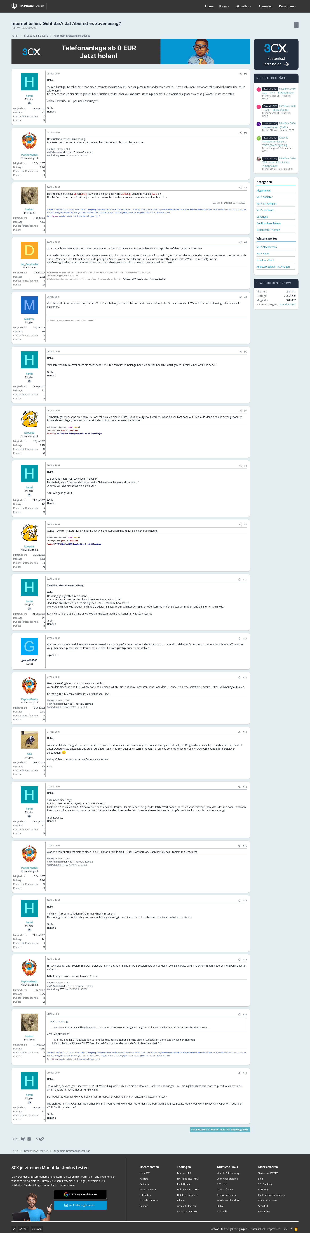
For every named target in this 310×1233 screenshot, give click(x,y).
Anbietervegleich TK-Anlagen (273, 266)
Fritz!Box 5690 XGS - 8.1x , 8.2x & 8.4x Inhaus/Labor (279, 162)
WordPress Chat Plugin (228, 1200)
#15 (245, 845)
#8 (245, 465)
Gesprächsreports (226, 1195)
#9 (245, 524)
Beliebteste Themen (268, 229)
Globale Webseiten (149, 1200)
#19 (245, 1073)
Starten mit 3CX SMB (268, 1173)
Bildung (181, 1200)
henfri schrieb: (57, 1021)
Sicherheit (263, 1206)
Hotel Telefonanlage (187, 1195)
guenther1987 (288, 304)
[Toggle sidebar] (296, 25)
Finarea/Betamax (83, 152)
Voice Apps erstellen (227, 1178)
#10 (245, 579)
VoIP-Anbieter (265, 197)
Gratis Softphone (225, 1189)
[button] (229, 6)
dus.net (67, 152)
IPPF (25, 1229)
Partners (144, 1184)
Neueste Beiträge (271, 78)
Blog (260, 1178)
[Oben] (291, 1229)
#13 (245, 732)
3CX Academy (265, 1184)
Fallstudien (145, 1195)
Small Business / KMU (188, 1178)
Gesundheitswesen (186, 1206)
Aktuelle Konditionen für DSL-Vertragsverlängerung (275, 141)
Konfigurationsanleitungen (271, 1195)
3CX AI (220, 1206)
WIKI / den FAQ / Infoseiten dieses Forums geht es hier (144, 279)
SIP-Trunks (222, 1211)
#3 (245, 187)
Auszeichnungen (148, 1189)
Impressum (273, 1229)
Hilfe (285, 1229)
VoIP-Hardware (265, 210)
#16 (245, 900)
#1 (245, 73)
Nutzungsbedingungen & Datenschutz (243, 1229)
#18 (245, 1014)
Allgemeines (264, 190)
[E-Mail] (35, 1139)
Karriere (144, 1178)
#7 (245, 410)
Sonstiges (262, 216)
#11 (245, 638)
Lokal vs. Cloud (265, 260)
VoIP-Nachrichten (267, 247)
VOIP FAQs (263, 1189)
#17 (245, 959)
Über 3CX (145, 1173)
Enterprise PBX (184, 1173)
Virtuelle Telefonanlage (228, 1173)
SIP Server (222, 1184)
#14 (245, 786)
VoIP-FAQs (263, 253)
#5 (245, 297)
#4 (245, 242)
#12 (245, 677)
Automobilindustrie (187, 1211)
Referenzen (264, 1211)
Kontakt (144, 1206)
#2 (245, 132)
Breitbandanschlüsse (269, 223)
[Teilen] (240, 74)
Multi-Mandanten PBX (188, 1189)
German (37, 1229)
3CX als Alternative (267, 1200)
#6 (245, 351)
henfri (17, 27)
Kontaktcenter (184, 1184)
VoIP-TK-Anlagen (266, 203)
